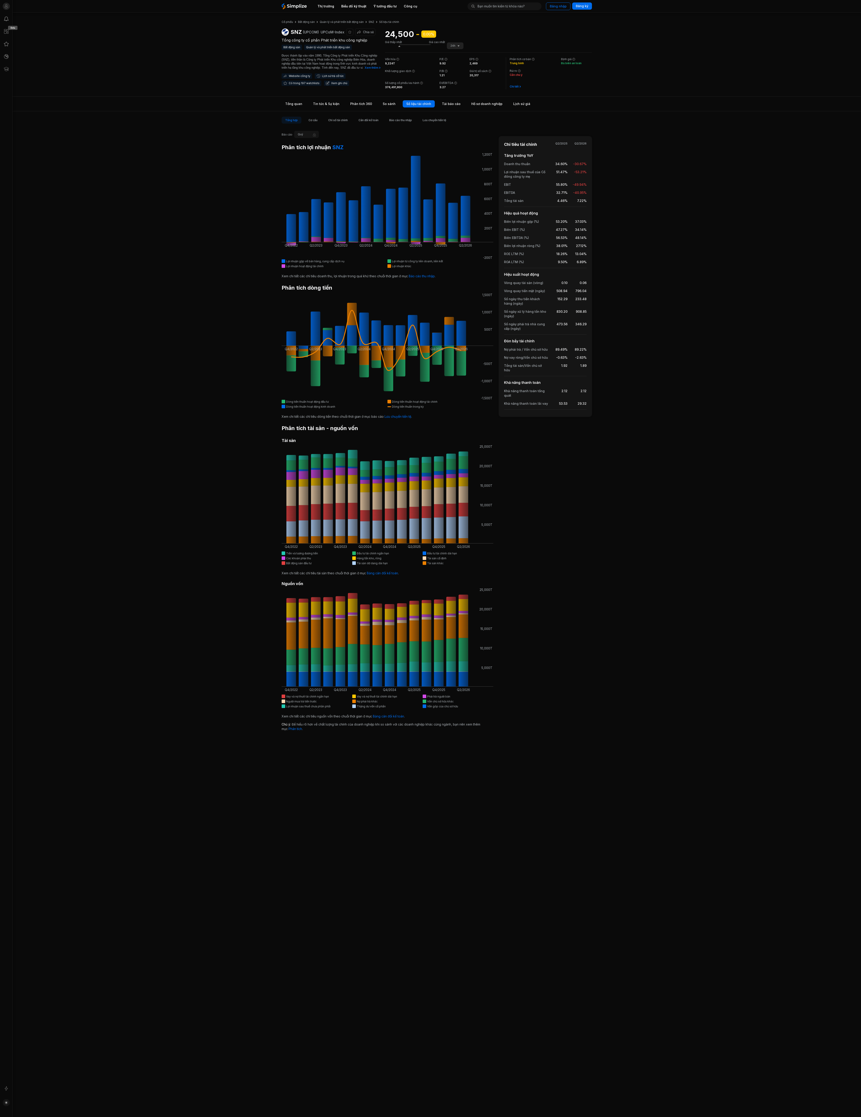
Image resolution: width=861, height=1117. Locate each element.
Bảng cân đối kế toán (382, 573)
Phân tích (295, 729)
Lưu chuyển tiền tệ (398, 416)
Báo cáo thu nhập (422, 276)
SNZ (337, 147)
